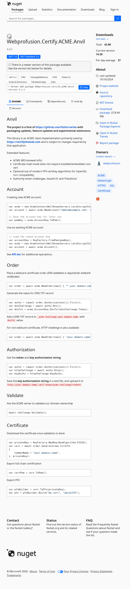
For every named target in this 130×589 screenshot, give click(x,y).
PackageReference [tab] (39, 77)
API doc (16, 254)
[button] (84, 87)
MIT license (106, 102)
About (33, 571)
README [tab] (16, 101)
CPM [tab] (54, 77)
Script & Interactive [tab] (18, 81)
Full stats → (102, 38)
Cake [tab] (53, 81)
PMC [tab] (23, 77)
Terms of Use (47, 571)
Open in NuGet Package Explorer (110, 124)
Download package (106, 110)
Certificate (104, 190)
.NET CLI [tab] (12, 77)
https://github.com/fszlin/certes (56, 127)
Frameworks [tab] (35, 101)
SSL (112, 185)
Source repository (106, 94)
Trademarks (14, 575)
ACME (101, 175)
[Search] (117, 18)
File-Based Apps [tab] (38, 81)
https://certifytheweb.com (23, 142)
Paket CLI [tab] (66, 77)
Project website (109, 86)
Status (51, 520)
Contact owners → (105, 156)
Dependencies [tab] (58, 101)
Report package (109, 143)
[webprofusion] (99, 163)
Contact (13, 520)
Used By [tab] (77, 101)
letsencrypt (104, 180)
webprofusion (111, 163)
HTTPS (102, 185)
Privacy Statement (101, 571)
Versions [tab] (16, 108)
